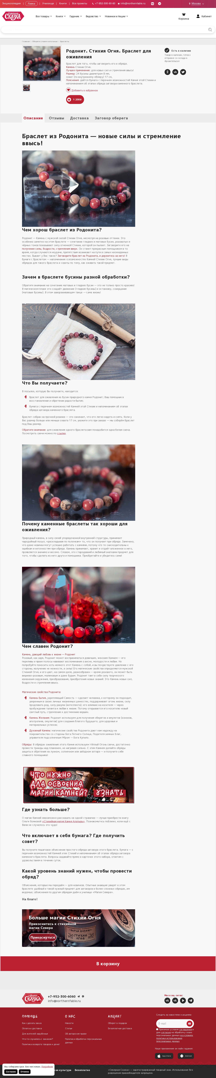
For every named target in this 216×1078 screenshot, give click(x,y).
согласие (166, 1032)
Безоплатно (82, 1070)
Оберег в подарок (117, 1023)
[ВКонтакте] (175, 72)
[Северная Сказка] (167, 1000)
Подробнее (47, 1066)
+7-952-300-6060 (62, 996)
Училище (48, 3)
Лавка (31, 3)
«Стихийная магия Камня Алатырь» (63, 821)
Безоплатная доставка (120, 1028)
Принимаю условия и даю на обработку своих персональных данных (175, 1035)
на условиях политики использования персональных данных (174, 1038)
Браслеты (64, 41)
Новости (69, 1023)
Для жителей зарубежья (35, 1033)
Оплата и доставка (32, 1028)
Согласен (11, 1071)
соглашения (185, 1029)
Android (188, 1056)
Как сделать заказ (32, 1023)
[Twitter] (183, 72)
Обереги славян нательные (45, 41)
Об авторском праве (76, 1033)
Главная (26, 41)
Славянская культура (57, 1070)
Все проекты (79, 3)
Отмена (25, 1071)
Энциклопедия (11, 3)
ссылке (61, 433)
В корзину (108, 964)
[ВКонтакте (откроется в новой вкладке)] (152, 3)
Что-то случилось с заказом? (37, 1039)
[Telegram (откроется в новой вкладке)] (159, 3)
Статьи (68, 1028)
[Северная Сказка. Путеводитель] (175, 1000)
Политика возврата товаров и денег (41, 1044)
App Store (166, 1056)
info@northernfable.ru (132, 3)
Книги (63, 3)
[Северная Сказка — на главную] (13, 16)
